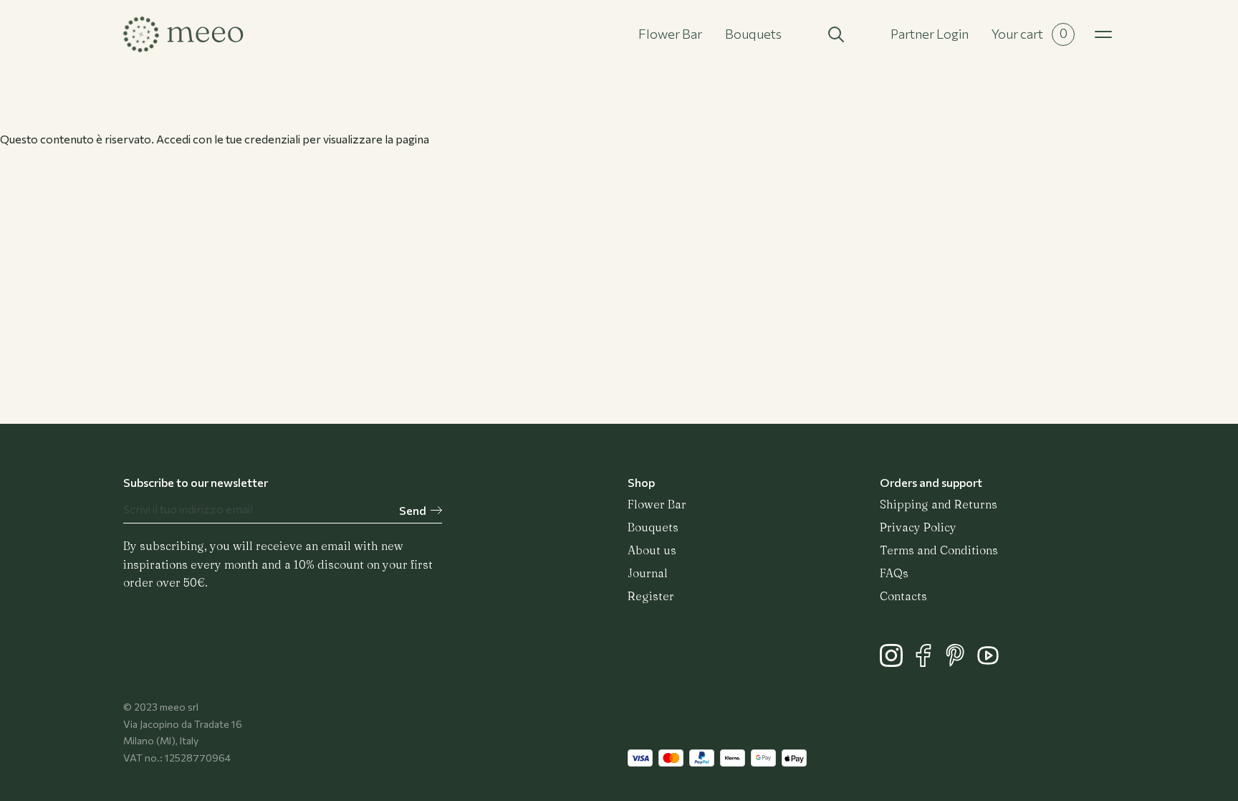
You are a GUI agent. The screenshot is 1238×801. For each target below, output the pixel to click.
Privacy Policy (918, 527)
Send (412, 510)
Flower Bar (670, 34)
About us (652, 550)
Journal (648, 573)
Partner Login (930, 34)
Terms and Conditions (939, 550)
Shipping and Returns (938, 504)
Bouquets (753, 34)
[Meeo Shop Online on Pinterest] (960, 662)
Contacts (903, 596)
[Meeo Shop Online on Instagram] (896, 662)
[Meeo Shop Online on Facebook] (928, 662)
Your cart (1029, 33)
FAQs (894, 573)
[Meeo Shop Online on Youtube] (992, 662)
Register (651, 596)
